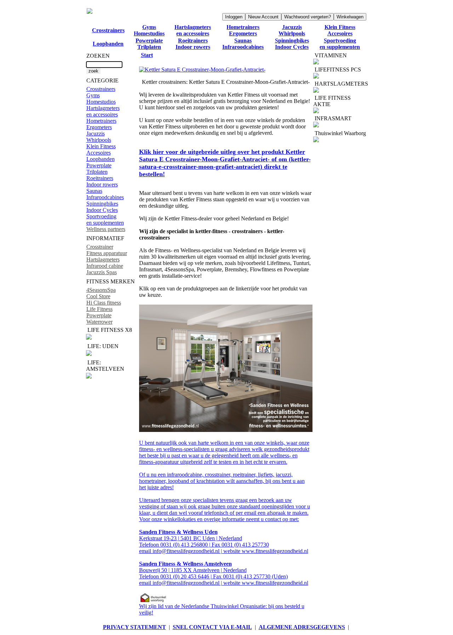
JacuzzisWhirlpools (292, 30)
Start (147, 55)
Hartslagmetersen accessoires (192, 30)
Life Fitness (99, 309)
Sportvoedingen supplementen (340, 43)
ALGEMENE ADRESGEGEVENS (302, 627)
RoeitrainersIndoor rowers (193, 43)
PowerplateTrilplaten (149, 43)
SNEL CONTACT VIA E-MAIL (212, 627)
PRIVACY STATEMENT (134, 627)
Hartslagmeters (103, 259)
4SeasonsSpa (101, 290)
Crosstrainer (99, 247)
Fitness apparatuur (106, 253)
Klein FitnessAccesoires (340, 30)
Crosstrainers (108, 30)
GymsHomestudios (149, 30)
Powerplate (98, 315)
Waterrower (99, 322)
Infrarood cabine (104, 266)
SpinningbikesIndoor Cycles (292, 43)
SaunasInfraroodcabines (243, 43)
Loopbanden (108, 44)
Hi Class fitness (103, 303)
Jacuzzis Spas (101, 272)
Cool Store (98, 296)
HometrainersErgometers (242, 30)
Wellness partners (105, 229)
